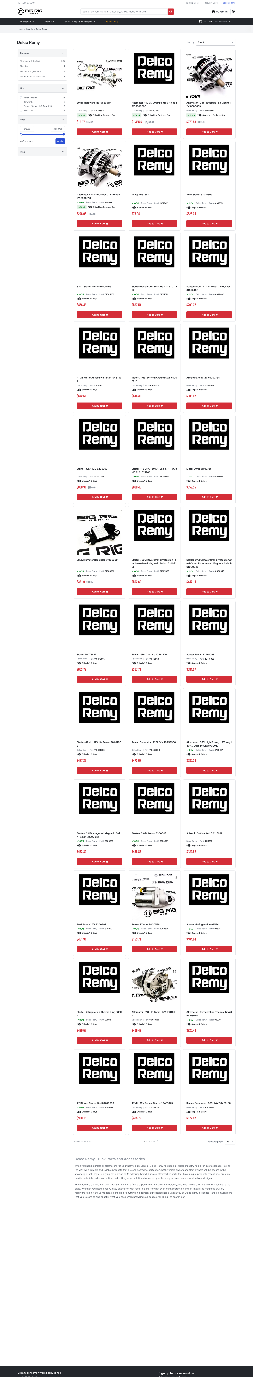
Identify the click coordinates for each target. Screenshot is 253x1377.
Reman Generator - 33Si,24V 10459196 (208, 1103)
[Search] (171, 11)
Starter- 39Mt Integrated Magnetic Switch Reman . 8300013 (99, 835)
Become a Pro (229, 3)
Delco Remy (82, 110)
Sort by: (191, 42)
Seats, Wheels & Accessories (78, 21)
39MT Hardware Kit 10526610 (94, 102)
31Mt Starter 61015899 (199, 194)
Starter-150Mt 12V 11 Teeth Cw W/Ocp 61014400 (208, 288)
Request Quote (211, 3)
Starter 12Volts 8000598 (146, 924)
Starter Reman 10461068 (200, 654)
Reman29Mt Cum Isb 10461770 (149, 654)
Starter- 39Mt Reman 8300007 (149, 833)
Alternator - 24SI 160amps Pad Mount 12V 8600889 (208, 104)
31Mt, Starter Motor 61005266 (94, 286)
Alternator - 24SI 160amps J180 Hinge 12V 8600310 (99, 196)
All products (25, 21)
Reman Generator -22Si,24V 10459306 (154, 742)
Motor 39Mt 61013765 (199, 468)
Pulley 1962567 (140, 194)
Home (20, 29)
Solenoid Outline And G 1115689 (204, 833)
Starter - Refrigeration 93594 (202, 924)
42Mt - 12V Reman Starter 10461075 (152, 1103)
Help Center (194, 3)
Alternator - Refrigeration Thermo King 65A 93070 (209, 1014)
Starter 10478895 (86, 654)
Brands (48, 21)
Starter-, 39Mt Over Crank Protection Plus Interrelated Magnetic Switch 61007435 (154, 563)
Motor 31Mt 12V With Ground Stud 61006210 (154, 379)
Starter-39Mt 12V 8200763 (92, 468)
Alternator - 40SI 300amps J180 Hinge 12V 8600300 (154, 104)
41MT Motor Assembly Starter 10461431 (99, 379)
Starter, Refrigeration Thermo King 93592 (99, 1014)
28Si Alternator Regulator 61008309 (97, 559)
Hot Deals (113, 21)
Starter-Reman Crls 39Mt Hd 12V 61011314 (154, 288)
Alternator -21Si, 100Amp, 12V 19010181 (154, 1014)
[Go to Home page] (30, 11)
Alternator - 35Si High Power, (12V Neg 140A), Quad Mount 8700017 (209, 744)
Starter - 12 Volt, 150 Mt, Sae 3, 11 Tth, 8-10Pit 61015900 (154, 470)
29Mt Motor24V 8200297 (91, 924)
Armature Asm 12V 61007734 (203, 377)
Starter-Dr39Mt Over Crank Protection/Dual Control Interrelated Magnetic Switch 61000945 (209, 563)
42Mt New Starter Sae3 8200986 (95, 1103)
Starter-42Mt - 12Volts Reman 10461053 (99, 744)
